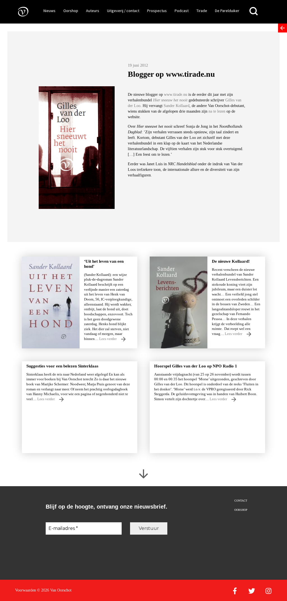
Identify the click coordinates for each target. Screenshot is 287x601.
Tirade (201, 10)
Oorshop (70, 10)
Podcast (182, 10)
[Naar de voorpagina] (19, 11)
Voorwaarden (25, 590)
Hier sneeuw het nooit (170, 100)
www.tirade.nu (175, 94)
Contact (240, 500)
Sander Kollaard (176, 106)
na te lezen (217, 111)
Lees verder (108, 339)
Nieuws (49, 10)
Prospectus (157, 10)
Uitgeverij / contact (123, 10)
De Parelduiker (227, 10)
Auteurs (92, 10)
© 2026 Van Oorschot (54, 590)
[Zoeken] (253, 11)
